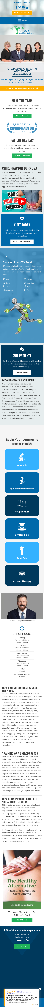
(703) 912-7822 (22, 2)
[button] (22, 201)
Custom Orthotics (9, 404)
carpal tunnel (25, 711)
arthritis (14, 708)
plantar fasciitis (8, 714)
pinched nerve (20, 714)
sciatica (16, 711)
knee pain (33, 708)
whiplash (30, 714)
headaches (29, 705)
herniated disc (23, 708)
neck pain (20, 705)
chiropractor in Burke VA (31, 172)
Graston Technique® (22, 398)
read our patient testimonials (22, 418)
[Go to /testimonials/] (22, 144)
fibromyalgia (7, 711)
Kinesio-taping (29, 401)
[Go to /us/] (22, 105)
